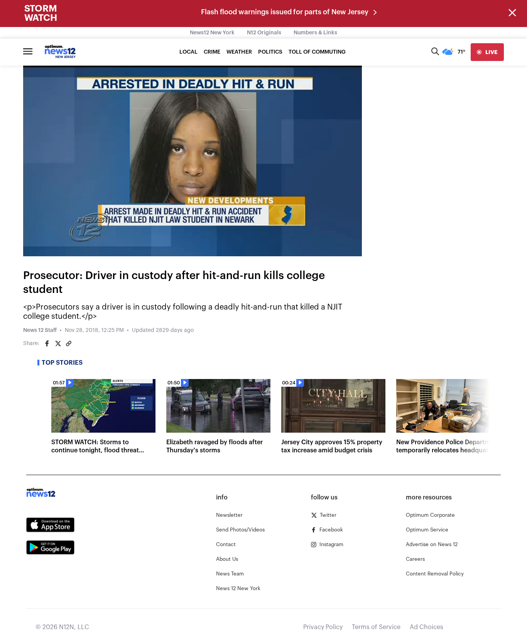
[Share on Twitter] (58, 343)
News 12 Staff (40, 330)
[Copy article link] (69, 343)
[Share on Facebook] (47, 343)
